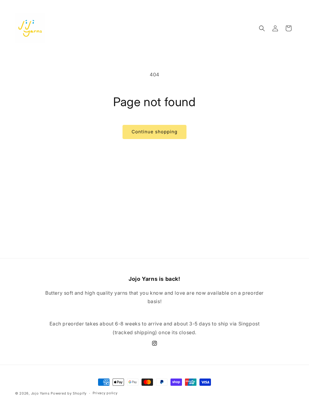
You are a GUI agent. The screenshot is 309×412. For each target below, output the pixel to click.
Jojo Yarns (40, 393)
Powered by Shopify (69, 393)
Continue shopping (154, 132)
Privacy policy (105, 393)
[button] (262, 28)
